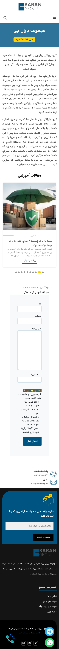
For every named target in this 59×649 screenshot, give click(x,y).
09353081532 (41, 475)
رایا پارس (22, 633)
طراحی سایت (35, 633)
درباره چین (52, 611)
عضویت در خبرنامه (43, 537)
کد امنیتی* (36, 374)
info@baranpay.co (39, 483)
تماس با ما (52, 596)
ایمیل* (38, 316)
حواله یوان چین (50, 601)
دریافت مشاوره (24, 39)
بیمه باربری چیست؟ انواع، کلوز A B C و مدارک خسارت (30, 243)
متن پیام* (37, 328)
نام (40, 304)
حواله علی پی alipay (48, 606)
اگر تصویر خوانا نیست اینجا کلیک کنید (30, 396)
